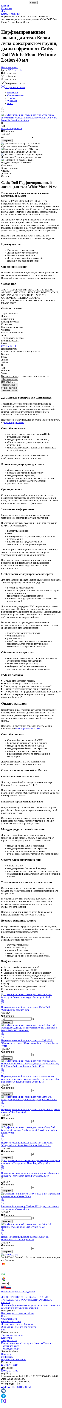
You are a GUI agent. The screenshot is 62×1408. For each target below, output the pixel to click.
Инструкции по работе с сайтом (17, 1313)
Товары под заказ (10, 1346)
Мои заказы (7, 1356)
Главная (5, 5)
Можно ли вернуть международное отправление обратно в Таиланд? (27, 695)
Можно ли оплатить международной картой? (27, 975)
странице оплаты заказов (28, 728)
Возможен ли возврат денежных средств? (25, 986)
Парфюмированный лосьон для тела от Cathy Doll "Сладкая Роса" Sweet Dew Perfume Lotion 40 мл (27, 1144)
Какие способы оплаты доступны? (21, 967)
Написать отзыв (9, 379)
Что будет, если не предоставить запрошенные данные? (32, 691)
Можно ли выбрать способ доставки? (23, 683)
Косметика (6, 8)
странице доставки (14, 422)
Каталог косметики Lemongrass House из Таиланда (27, 1343)
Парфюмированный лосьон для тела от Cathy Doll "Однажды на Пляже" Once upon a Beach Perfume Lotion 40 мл (30, 1043)
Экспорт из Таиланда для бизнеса (18, 1327)
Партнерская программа (13, 1359)
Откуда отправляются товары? (19, 680)
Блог (3, 1329)
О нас (4, 1316)
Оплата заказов (9, 1318)
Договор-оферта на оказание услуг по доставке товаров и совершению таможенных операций (30, 1306)
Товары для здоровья (12, 1335)
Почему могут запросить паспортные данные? (27, 686)
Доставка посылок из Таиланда (17, 1324)
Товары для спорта (10, 1348)
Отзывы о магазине (11, 1321)
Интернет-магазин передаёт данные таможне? (27, 689)
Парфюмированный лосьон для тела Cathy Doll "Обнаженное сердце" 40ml (25, 1008)
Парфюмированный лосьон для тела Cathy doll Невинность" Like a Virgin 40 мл (25, 1238)
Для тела (5, 11)
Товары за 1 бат (9, 1340)
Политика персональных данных (18, 1291)
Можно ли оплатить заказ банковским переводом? (30, 978)
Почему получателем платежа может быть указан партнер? (27, 982)
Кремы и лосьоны (10, 14)
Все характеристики (11, 128)
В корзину (6, 141)
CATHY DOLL (15, 70)
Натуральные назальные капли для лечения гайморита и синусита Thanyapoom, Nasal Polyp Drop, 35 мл (30, 1174)
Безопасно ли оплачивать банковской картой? (27, 972)
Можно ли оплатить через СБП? (20, 970)
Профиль (6, 1354)
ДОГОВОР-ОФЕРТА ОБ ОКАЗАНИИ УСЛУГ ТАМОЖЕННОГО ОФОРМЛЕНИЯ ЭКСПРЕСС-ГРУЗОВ (27, 1300)
